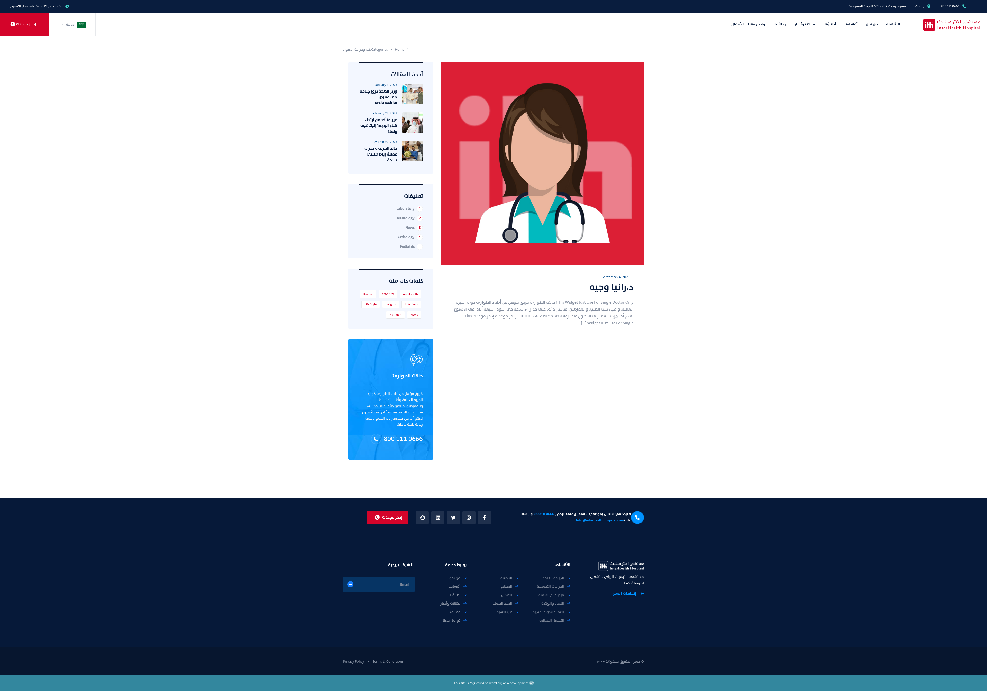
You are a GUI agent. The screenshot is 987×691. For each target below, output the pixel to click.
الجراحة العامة (553, 578)
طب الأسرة (504, 612)
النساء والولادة (552, 603)
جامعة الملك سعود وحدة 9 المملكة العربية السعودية (887, 6)
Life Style (371, 304)
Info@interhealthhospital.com (600, 520)
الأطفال (737, 24)
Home (399, 49)
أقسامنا (851, 24)
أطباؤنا (830, 24)
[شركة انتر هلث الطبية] (943, 24)
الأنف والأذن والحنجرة (548, 612)
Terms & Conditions (388, 661)
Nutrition (395, 315)
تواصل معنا (757, 24)
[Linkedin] (437, 517)
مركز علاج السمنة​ (551, 595)
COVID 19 (388, 294)
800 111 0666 (950, 6)
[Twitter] (453, 517)
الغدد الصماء (502, 603)
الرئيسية (893, 24)
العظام (506, 586)
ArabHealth (410, 294)
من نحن (872, 24)
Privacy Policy (353, 661)
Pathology (409, 237)
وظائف (780, 24)
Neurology (409, 218)
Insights (391, 304)
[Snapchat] (422, 517)
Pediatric (410, 246)
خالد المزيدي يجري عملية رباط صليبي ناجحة (380, 154)
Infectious (411, 304)
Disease (368, 294)
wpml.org (495, 683)
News (413, 227)
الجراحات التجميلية (550, 586)
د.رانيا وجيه (611, 287)
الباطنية (506, 578)
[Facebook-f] (484, 517)
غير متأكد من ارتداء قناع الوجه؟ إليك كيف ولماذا (378, 125)
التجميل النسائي (551, 620)
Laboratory (409, 208)
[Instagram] (468, 517)
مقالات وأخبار (805, 24)
